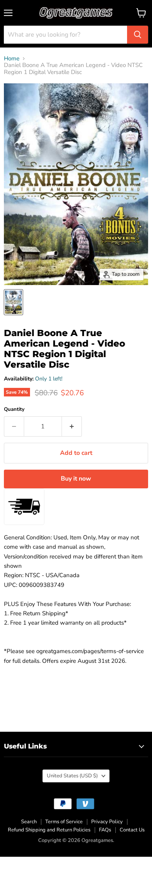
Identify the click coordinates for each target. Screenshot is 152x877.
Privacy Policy (107, 821)
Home (11, 58)
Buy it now (76, 478)
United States (72, 775)
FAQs (105, 829)
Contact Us (132, 829)
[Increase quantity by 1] (72, 426)
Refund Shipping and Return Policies (49, 829)
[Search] (137, 35)
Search (29, 821)
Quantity (14, 409)
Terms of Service (64, 821)
